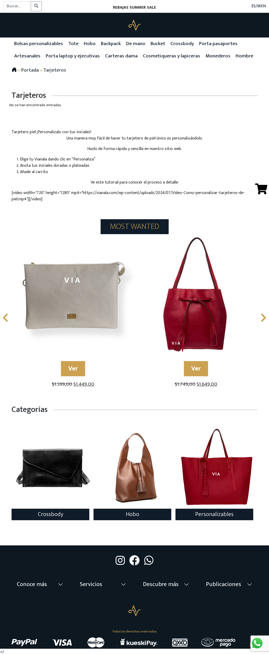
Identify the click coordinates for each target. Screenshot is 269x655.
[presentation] (5, 318)
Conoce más (32, 584)
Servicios (91, 584)
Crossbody (50, 514)
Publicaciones (223, 584)
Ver (73, 368)
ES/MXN (258, 6)
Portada (30, 70)
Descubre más (161, 584)
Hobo (132, 514)
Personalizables (214, 514)
